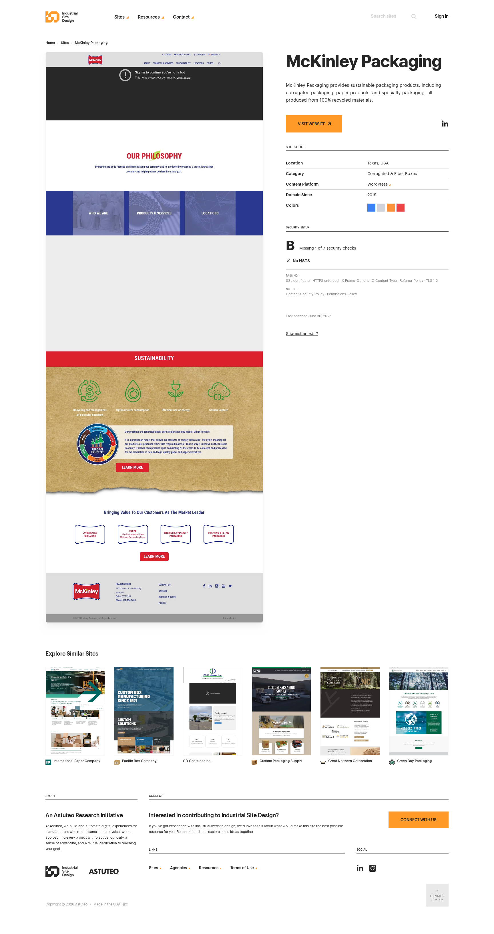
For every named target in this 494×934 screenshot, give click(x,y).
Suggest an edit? (302, 333)
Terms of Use (242, 867)
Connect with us (419, 819)
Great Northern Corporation (350, 761)
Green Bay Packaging (414, 761)
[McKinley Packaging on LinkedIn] (445, 123)
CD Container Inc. (197, 761)
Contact (181, 17)
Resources (149, 17)
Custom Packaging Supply (281, 761)
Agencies (178, 867)
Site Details (57, 670)
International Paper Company (76, 761)
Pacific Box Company (139, 761)
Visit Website (311, 124)
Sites (119, 17)
